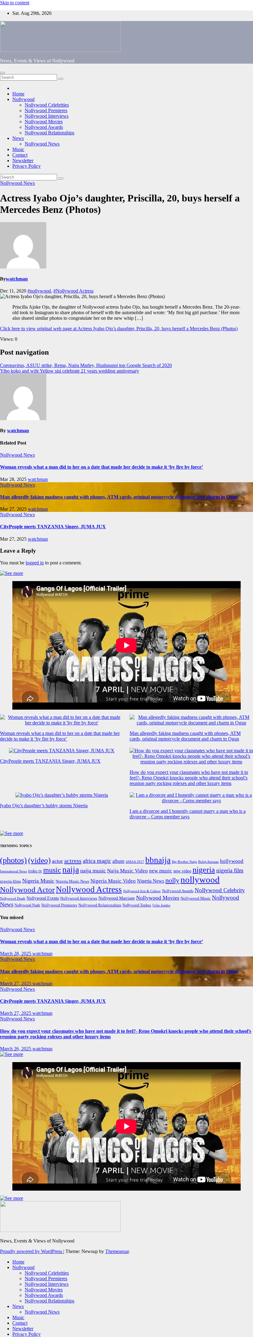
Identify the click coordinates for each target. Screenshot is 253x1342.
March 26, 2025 (16, 1048)
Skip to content (14, 2)
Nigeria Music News (72, 881)
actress (72, 860)
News (18, 138)
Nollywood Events (43, 898)
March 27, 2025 (16, 983)
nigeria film (229, 870)
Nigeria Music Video (113, 881)
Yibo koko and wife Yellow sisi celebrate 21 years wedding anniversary (69, 370)
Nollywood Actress (89, 889)
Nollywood (23, 99)
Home (18, 93)
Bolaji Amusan (208, 861)
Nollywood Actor (27, 889)
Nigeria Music (38, 881)
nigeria (204, 869)
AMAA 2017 (135, 861)
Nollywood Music (195, 898)
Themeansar (117, 1251)
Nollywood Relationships (49, 132)
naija (70, 869)
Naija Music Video (127, 871)
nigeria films (10, 881)
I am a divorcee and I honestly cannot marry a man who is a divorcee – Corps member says (188, 813)
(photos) (13, 860)
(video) (39, 860)
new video (182, 871)
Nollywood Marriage (116, 898)
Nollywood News (42, 143)
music (52, 870)
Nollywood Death (12, 898)
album (118, 861)
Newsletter (22, 160)
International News (13, 871)
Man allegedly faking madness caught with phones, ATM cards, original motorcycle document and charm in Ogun (119, 497)
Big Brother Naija (184, 861)
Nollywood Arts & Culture (142, 891)
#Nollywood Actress (73, 290)
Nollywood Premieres (46, 110)
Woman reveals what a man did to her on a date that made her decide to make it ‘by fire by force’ (101, 467)
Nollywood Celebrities (47, 105)
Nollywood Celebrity (220, 890)
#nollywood (39, 290)
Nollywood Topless (136, 905)
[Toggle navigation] (2, 73)
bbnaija (158, 860)
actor (57, 861)
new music (160, 871)
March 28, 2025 (16, 953)
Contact (19, 155)
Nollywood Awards (44, 127)
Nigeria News (150, 881)
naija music (93, 870)
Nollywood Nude (27, 905)
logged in (35, 562)
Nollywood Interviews (46, 116)
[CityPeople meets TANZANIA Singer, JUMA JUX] (61, 750)
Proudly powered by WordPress (31, 1251)
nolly (172, 880)
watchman (17, 278)
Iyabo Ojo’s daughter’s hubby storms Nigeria (44, 805)
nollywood (200, 879)
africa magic (97, 861)
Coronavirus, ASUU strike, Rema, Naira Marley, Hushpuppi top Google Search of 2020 (86, 365)
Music (18, 149)
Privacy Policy (26, 166)
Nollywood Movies (44, 121)
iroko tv (35, 870)
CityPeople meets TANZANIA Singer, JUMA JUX (53, 526)
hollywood (231, 861)
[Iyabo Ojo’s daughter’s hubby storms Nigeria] (61, 795)
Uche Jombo (161, 905)
